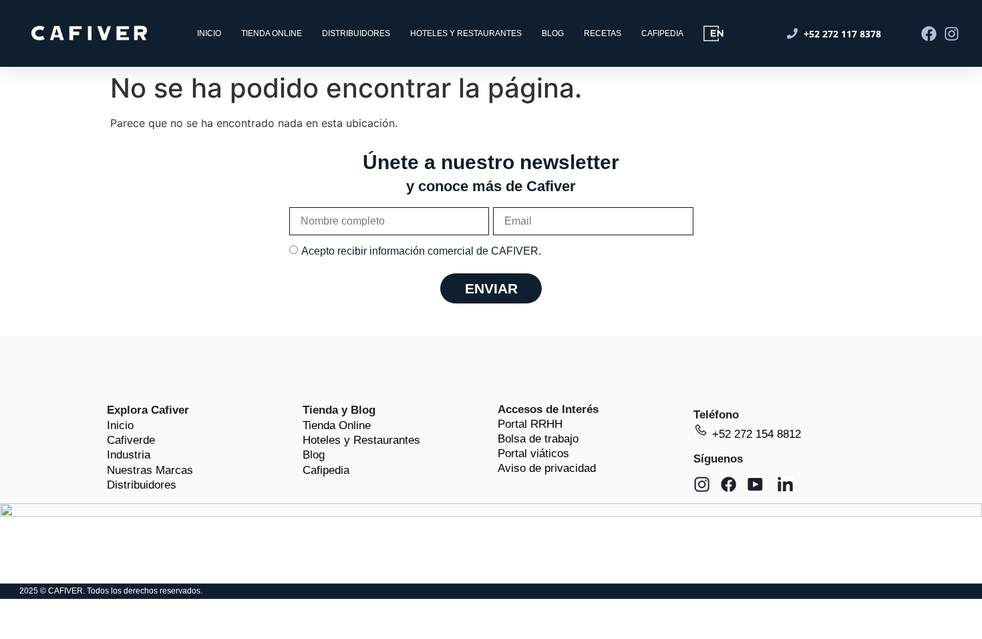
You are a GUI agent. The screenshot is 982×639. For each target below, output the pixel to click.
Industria (128, 455)
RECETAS (602, 33)
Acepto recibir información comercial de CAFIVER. (421, 251)
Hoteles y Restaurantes (361, 440)
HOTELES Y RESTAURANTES (466, 33)
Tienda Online (337, 425)
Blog (314, 455)
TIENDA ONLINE (271, 33)
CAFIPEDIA (662, 33)
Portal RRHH (530, 424)
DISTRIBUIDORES (356, 33)
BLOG (553, 33)
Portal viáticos (533, 453)
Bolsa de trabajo (538, 438)
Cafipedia (326, 470)
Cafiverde (131, 440)
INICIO (209, 33)
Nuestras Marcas (150, 470)
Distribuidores (141, 485)
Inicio (120, 425)
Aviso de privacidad (547, 468)
